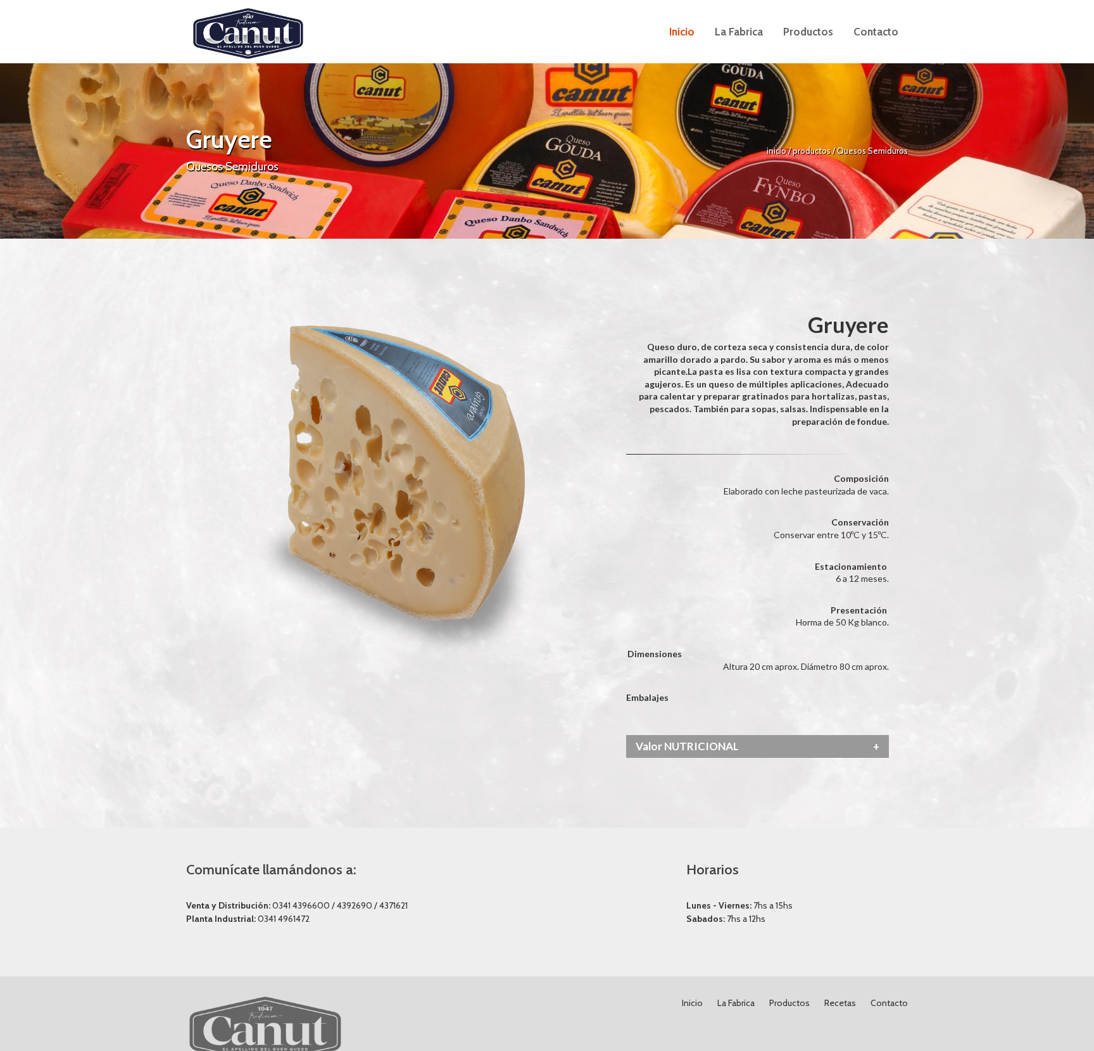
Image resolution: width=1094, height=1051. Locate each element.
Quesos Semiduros (872, 151)
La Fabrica (736, 1003)
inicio (777, 151)
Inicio (692, 1003)
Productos (789, 1003)
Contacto (889, 1003)
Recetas (840, 1003)
